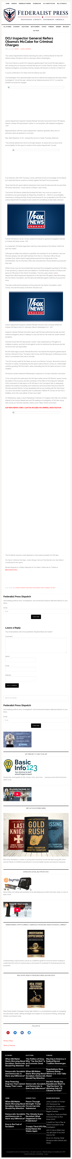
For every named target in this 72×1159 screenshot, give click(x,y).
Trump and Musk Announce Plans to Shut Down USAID (56, 1117)
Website (8, 675)
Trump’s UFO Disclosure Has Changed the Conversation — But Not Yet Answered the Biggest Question (56, 1106)
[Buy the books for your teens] (36, 834)
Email (5, 608)
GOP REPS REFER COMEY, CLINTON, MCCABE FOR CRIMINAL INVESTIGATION (33, 408)
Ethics (43, 587)
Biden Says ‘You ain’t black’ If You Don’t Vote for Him (55, 1132)
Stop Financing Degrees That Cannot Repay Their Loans (15, 1083)
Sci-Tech (52, 587)
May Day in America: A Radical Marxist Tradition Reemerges (56, 1061)
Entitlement (36, 587)
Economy (23, 587)
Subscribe (36, 617)
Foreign (47, 587)
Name (7, 656)
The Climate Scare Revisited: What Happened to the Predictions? (34, 1117)
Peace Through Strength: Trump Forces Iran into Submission (33, 1104)
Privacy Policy (8, 1041)
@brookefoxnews (11, 570)
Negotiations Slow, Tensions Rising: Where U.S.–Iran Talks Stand (56, 1072)
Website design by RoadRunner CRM (53, 1152)
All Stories (16, 587)
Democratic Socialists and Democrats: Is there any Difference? (15, 1073)
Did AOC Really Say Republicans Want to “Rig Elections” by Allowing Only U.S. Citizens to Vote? (55, 1086)
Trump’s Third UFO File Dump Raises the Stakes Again (36, 1128)
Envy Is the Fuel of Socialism (13, 1125)
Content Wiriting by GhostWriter (33, 1154)
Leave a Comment (26, 49)
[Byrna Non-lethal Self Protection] (17, 890)
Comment (9, 636)
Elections (29, 587)
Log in (46, 1154)
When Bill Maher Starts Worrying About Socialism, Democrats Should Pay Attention (15, 1062)
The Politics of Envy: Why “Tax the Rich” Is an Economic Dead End (35, 1062)
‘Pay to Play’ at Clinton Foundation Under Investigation (55, 1124)
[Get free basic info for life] (20, 775)
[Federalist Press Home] (36, 15)
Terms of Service (9, 1045)
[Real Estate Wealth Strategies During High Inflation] (36, 994)
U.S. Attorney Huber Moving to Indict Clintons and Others (56, 1140)
